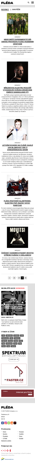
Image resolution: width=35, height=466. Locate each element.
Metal (15, 341)
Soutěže (16, 9)
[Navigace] (32, 2)
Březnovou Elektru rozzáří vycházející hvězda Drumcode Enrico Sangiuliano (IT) (17, 90)
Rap (20, 343)
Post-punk (9, 343)
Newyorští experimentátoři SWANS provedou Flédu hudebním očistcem (17, 41)
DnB (22, 335)
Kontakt (21, 438)
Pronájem (5, 436)
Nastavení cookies (6, 440)
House (10, 341)
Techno (13, 346)
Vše (3, 335)
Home (4, 431)
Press (20, 436)
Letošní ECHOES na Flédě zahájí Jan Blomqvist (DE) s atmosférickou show (17, 147)
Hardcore (17, 338)
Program (21, 431)
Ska (8, 346)
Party (20, 341)
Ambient (16, 335)
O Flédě (5, 438)
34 (19, 278)
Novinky (5, 9)
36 (25, 278)
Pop (3, 343)
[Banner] (13, 356)
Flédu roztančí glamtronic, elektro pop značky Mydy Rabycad (17, 203)
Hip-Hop (4, 341)
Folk (11, 338)
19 (14, 278)
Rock (3, 346)
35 (22, 278)
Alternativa (9, 335)
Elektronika (5, 338)
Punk (15, 343)
